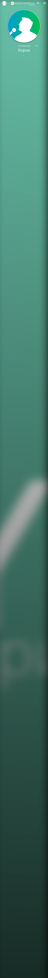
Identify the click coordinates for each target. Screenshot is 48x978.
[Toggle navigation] (44, 3)
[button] (37, 46)
